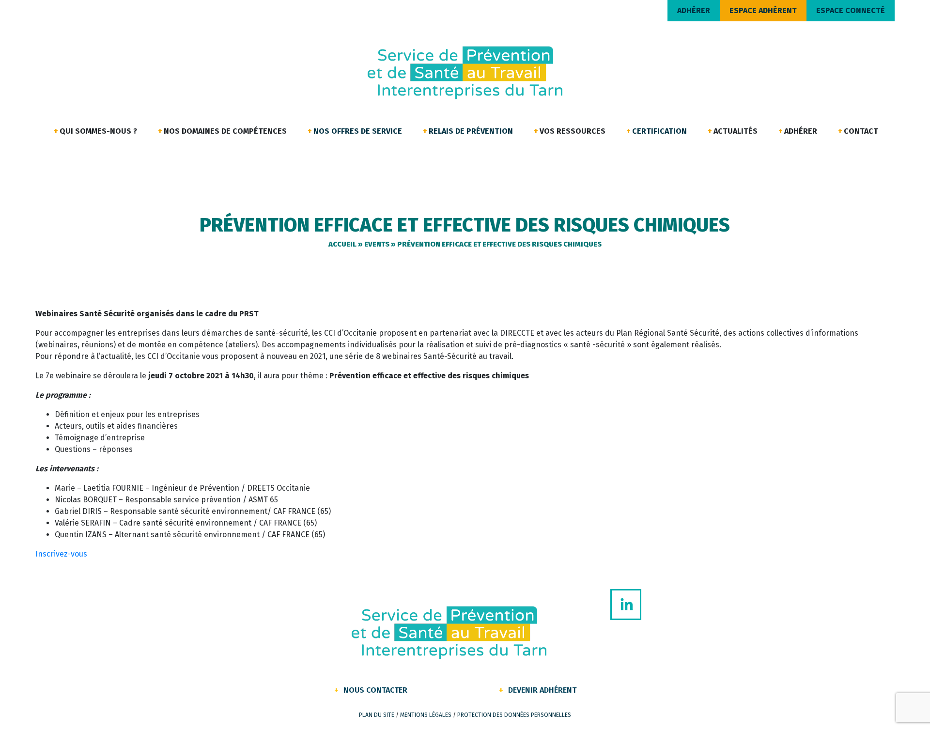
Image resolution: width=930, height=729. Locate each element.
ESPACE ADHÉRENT (763, 10)
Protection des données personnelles (514, 715)
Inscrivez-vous (61, 553)
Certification (659, 131)
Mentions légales (425, 715)
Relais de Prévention (471, 131)
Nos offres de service (357, 131)
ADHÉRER (693, 10)
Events (376, 244)
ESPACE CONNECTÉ (850, 10)
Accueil (342, 244)
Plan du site (376, 715)
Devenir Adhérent (542, 690)
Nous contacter (375, 690)
